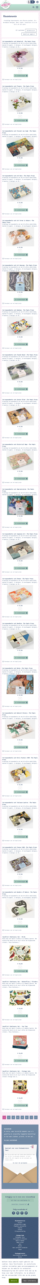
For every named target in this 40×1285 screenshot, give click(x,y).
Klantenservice (20, 1220)
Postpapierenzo (20, 1253)
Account (20, 1222)
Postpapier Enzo (20, 1237)
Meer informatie (30, 1281)
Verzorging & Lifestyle (20, 1239)
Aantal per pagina (28, 34)
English (20, 1227)
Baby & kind (20, 1242)
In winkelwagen (20, 75)
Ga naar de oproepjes (20, 1163)
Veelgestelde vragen (20, 1224)
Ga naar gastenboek (10, 1140)
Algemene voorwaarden (20, 1226)
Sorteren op (30, 30)
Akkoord (14, 1281)
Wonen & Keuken (20, 1240)
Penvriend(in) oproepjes (20, 1255)
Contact (20, 1229)
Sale (20, 1244)
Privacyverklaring (20, 1231)
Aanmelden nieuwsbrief (19, 1204)
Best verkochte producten (20, 1247)
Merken (20, 1245)
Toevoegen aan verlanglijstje (12, 79)
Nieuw (20, 1249)
